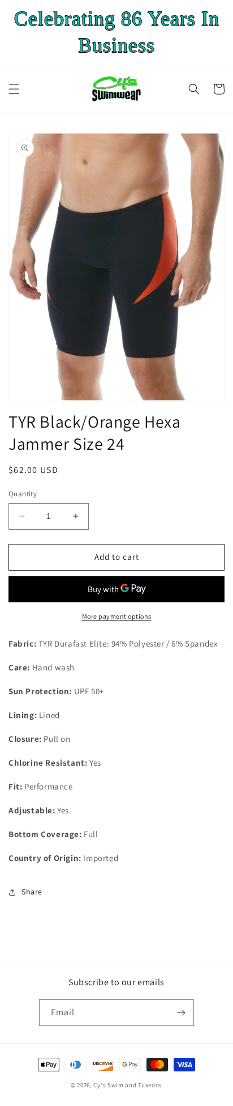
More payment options (117, 616)
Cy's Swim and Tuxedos (127, 1085)
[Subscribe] (181, 1012)
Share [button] (31, 892)
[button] (14, 89)
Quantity (22, 494)
